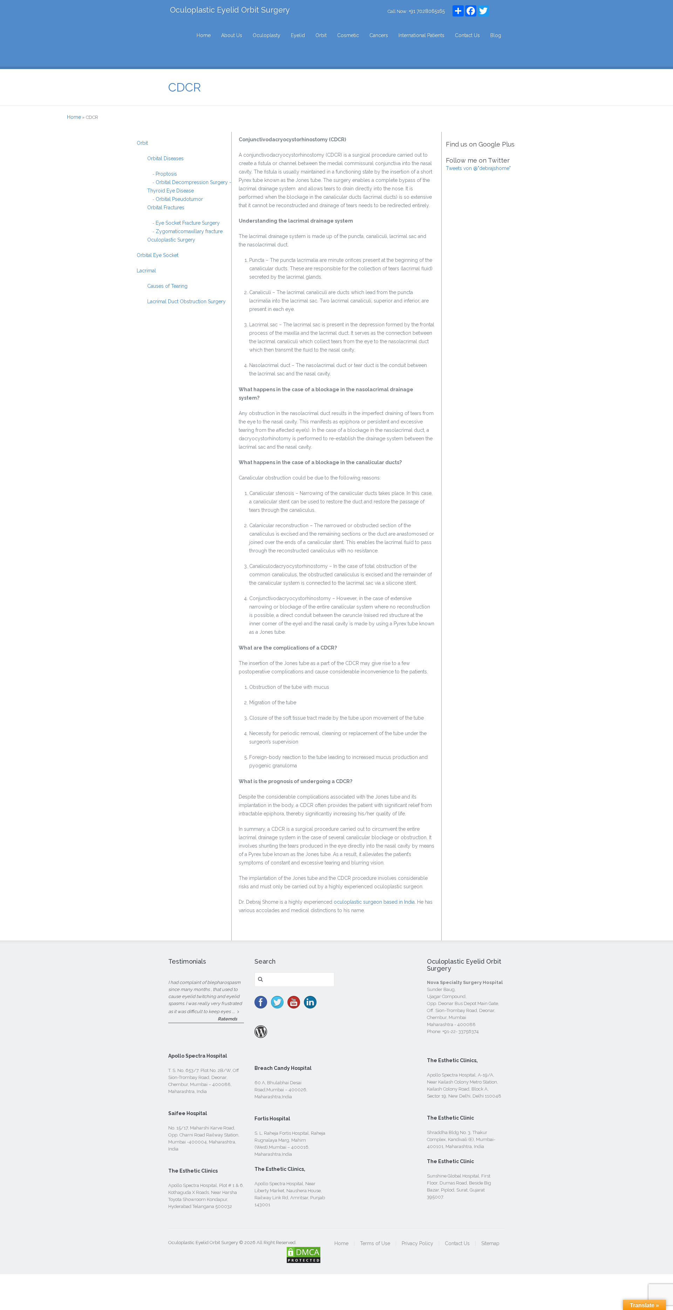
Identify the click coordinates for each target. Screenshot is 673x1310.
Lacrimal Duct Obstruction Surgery (186, 301)
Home (204, 35)
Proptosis (165, 174)
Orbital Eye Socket (157, 255)
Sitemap (490, 1243)
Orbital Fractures (165, 207)
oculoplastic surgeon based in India (374, 902)
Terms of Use (375, 1243)
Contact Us (467, 35)
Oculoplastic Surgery (171, 240)
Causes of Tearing (167, 286)
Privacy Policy (417, 1243)
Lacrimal (146, 270)
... (233, 1011)
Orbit (321, 35)
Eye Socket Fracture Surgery (187, 223)
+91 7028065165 (427, 11)
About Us (231, 35)
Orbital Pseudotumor (178, 199)
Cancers (378, 35)
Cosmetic (348, 35)
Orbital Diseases (165, 158)
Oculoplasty (266, 35)
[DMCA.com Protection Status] (303, 1260)
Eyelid (298, 35)
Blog (495, 35)
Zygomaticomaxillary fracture (188, 231)
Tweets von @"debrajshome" (478, 168)
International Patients (421, 35)
